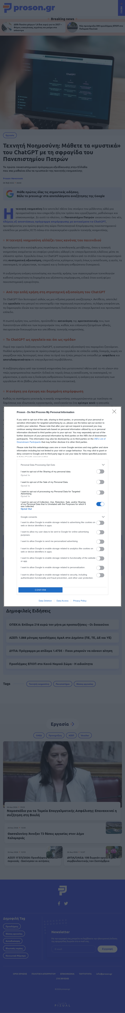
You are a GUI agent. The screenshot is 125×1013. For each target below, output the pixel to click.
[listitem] (62, 464)
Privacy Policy (79, 600)
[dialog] (62, 506)
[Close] (115, 412)
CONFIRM (40, 590)
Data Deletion (45, 600)
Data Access (62, 600)
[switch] (100, 471)
